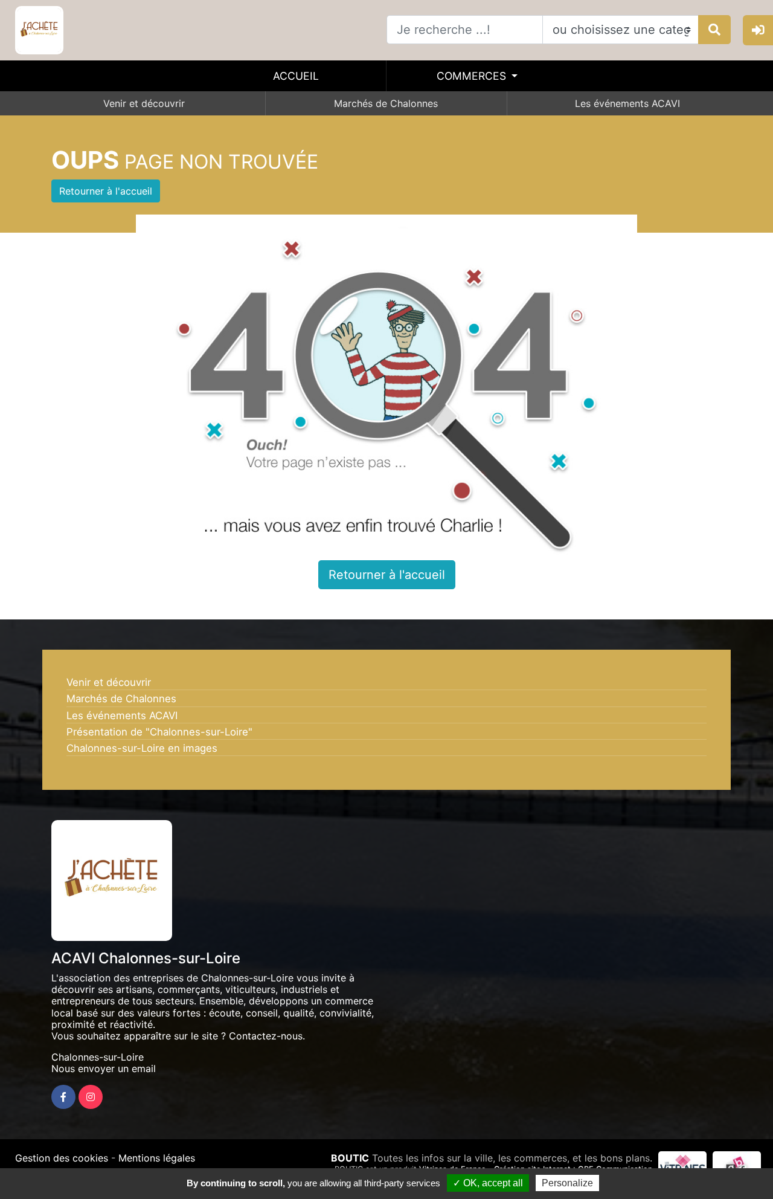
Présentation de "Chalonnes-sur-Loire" (159, 732)
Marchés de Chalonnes (386, 103)
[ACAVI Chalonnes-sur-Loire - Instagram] (91, 1097)
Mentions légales (156, 1158)
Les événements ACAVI (627, 103)
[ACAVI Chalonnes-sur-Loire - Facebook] (63, 1097)
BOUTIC (350, 1158)
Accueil (296, 75)
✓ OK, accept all (488, 1183)
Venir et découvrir (144, 103)
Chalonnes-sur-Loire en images (141, 748)
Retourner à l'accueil (105, 191)
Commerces (473, 75)
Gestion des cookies (61, 1158)
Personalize (567, 1183)
